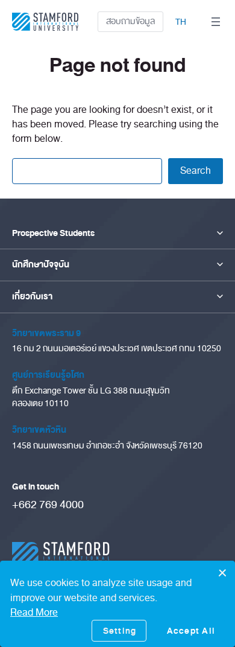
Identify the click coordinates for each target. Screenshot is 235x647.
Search (195, 170)
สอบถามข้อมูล (130, 21)
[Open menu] (215, 21)
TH (180, 22)
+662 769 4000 (48, 505)
